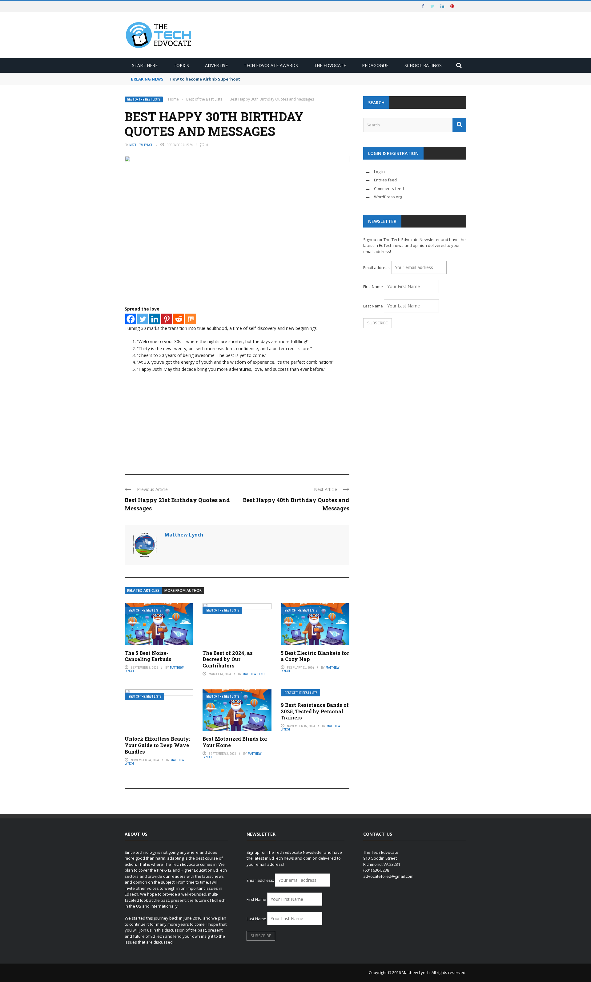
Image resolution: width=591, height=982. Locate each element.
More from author (183, 590)
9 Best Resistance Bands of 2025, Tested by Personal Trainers (315, 711)
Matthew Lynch (141, 145)
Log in (379, 171)
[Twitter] (142, 319)
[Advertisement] (237, 419)
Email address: (377, 267)
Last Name (373, 306)
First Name (373, 286)
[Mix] (190, 319)
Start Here (145, 65)
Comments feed (389, 188)
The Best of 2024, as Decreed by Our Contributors (228, 659)
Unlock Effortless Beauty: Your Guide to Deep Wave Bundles (157, 745)
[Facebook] (130, 319)
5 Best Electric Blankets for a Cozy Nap (315, 656)
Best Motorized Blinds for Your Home (235, 741)
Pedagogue (375, 65)
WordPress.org (388, 197)
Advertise (216, 65)
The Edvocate (330, 65)
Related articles (143, 590)
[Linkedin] (154, 319)
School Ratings (423, 65)
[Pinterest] (166, 319)
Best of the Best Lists (143, 99)
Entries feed (385, 180)
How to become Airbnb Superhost (205, 79)
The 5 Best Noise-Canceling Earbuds (148, 656)
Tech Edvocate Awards (271, 65)
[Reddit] (178, 319)
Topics (181, 65)
